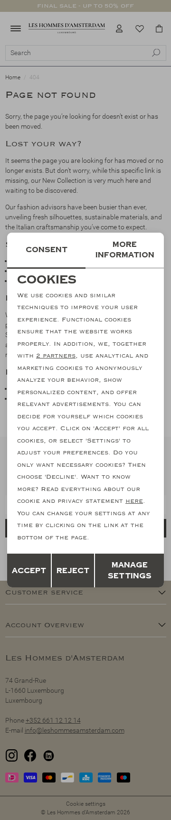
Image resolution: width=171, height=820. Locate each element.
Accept (29, 570)
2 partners (56, 355)
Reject (73, 570)
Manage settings (130, 570)
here (134, 501)
